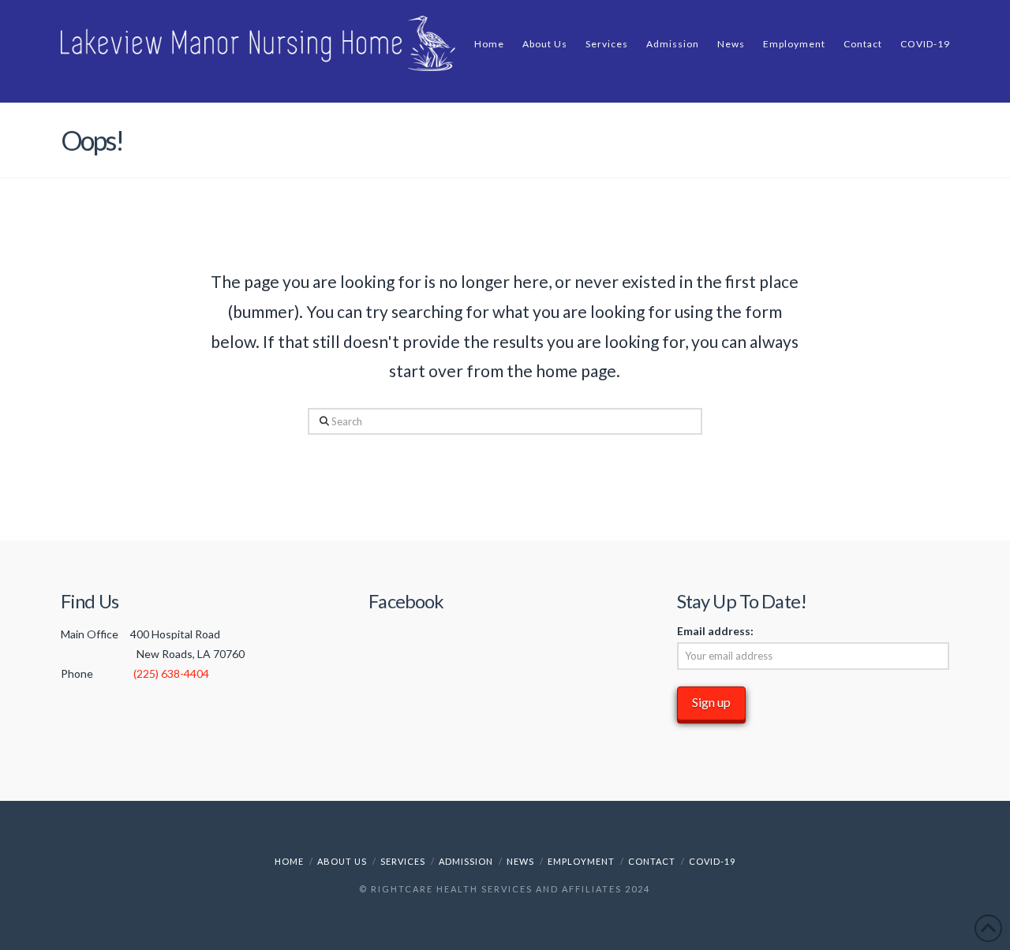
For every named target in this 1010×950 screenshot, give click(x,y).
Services (402, 861)
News (520, 861)
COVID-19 (712, 861)
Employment (581, 861)
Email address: (715, 631)
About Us (342, 861)
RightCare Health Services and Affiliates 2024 (510, 889)
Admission (466, 861)
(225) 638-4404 (171, 673)
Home (289, 861)
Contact (651, 861)
